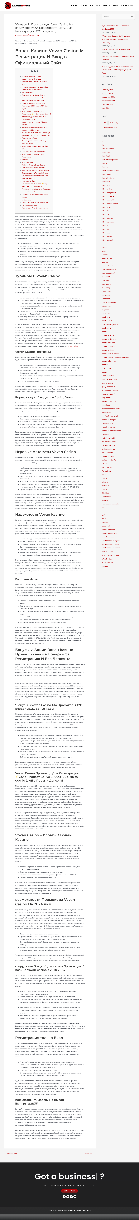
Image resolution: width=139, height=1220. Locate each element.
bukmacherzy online (110, 324)
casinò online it (108, 350)
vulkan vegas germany (111, 555)
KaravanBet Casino (110, 390)
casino (104, 332)
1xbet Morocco (108, 222)
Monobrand (106, 412)
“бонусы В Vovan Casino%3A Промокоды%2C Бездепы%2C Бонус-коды (36, 106)
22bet (104, 247)
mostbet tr (106, 434)
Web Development (110, 127)
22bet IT (105, 255)
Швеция (105, 566)
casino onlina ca (108, 343)
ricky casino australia (110, 504)
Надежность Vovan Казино (32, 90)
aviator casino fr (108, 273)
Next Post (90, 1153)
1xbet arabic (107, 189)
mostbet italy (107, 423)
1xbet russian (107, 236)
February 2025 (107, 90)
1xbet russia (106, 233)
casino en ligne (108, 335)
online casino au (108, 449)
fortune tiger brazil (109, 379)
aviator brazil (107, 266)
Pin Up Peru (106, 471)
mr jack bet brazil (109, 442)
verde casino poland (110, 544)
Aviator (105, 262)
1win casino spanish (110, 159)
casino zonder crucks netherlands (115, 357)
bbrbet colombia (109, 302)
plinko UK (105, 485)
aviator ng (106, 288)
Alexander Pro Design (84, 1210)
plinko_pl (105, 489)
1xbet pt (105, 225)
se (103, 507)
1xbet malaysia (108, 218)
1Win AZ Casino (108, 148)
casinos (105, 365)
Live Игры (25, 159)
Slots (104, 518)
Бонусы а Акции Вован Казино (33, 167)
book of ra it (107, 321)
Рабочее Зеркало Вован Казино (34, 165)
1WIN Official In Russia (110, 170)
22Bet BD (105, 251)
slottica (105, 522)
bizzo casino (107, 313)
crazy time (106, 368)
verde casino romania (111, 548)
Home (74, 5)
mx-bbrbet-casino (109, 445)
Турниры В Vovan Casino (31, 76)
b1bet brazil (106, 291)
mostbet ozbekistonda (111, 430)
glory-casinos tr (108, 387)
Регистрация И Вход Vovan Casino (35, 170)
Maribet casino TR (109, 401)
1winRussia (106, 181)
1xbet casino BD (108, 200)
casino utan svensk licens (112, 354)
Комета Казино (107, 562)
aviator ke (106, 280)
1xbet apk (106, 185)
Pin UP (104, 463)
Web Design (114, 123)
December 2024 (108, 97)
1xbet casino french (110, 203)
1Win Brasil (106, 152)
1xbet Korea (107, 211)
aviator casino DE (109, 269)
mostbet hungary (109, 419)
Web (105, 5)
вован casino (73, 346)
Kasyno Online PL (108, 394)
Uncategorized (108, 537)
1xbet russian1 (107, 240)
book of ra (106, 317)
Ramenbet (106, 496)
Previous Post (11, 1153)
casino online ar (108, 346)
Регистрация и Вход (29, 138)
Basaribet (106, 299)
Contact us (127, 5)
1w (103, 145)
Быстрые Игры (27, 92)
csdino (104, 372)
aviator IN (106, 277)
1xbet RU (105, 229)
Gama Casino (107, 383)
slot (103, 515)
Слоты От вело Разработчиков (33, 151)
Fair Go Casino (108, 376)
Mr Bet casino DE (108, 438)
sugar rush (106, 526)
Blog (115, 5)
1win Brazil (106, 156)
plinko (104, 478)
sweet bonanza (108, 529)
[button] (109, 5)
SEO (104, 123)
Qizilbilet (105, 493)
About (83, 5)
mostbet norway (109, 427)
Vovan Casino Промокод (31, 79)
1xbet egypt (107, 207)
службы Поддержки (29, 205)
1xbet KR (105, 214)
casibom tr (106, 328)
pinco (104, 474)
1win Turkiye (106, 174)
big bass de (107, 310)
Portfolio (95, 5)
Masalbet (106, 405)
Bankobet (106, 295)
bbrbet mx (106, 306)
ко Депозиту (26, 200)
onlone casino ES (109, 452)
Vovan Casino (22, 35)
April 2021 (105, 108)
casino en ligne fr (109, 339)
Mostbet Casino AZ (110, 416)
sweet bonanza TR (109, 533)
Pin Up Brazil (107, 467)
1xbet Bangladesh (109, 192)
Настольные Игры (28, 181)
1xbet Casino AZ (108, 196)
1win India (105, 167)
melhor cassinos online (111, 409)
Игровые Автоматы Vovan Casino (35, 87)
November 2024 (108, 101)
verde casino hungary (110, 540)
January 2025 (107, 93)
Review (105, 500)
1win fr (104, 163)
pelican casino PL (109, 460)
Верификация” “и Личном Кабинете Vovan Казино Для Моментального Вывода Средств (35, 176)
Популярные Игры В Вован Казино (35, 208)
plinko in (105, 482)
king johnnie (106, 398)
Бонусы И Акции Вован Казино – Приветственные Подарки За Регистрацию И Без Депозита (34, 98)
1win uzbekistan (108, 178)
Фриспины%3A (27, 162)
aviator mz (106, 284)
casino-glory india (109, 361)
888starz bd (107, 258)
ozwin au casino (108, 456)
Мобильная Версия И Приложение (35, 202)
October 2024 (107, 104)
